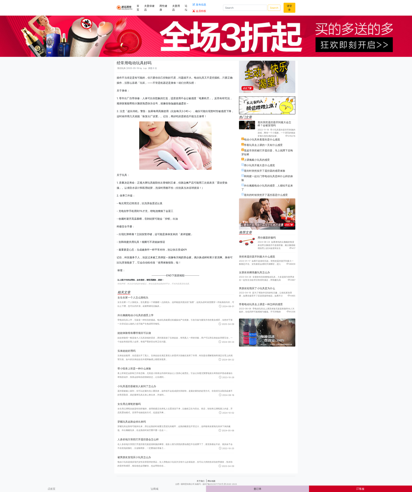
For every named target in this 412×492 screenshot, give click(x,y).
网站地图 (211, 481)
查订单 (257, 488)
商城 (155, 488)
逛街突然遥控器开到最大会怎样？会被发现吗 (274, 124)
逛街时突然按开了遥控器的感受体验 (264, 170)
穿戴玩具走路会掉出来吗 (131, 421)
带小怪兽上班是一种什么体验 (134, 368)
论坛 (186, 7)
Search (274, 7)
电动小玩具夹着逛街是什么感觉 (262, 139)
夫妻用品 (176, 7)
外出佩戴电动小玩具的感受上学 (135, 315)
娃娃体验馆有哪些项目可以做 (134, 332)
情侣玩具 (121, 68)
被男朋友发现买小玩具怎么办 (134, 457)
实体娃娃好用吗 (126, 350)
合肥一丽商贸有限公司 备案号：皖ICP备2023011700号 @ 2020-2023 (206, 484)
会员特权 (200, 11)
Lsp (145, 68)
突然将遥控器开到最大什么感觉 (257, 256)
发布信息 (200, 4)
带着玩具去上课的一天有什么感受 (263, 145)
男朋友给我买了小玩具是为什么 (257, 288)
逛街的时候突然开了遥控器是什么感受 (266, 194)
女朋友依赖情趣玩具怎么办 (254, 272)
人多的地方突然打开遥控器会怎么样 (138, 439)
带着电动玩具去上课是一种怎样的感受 (261, 304)
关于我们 (200, 481)
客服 (361, 488)
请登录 (289, 7)
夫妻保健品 (149, 7)
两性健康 (163, 7)
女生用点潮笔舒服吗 (129, 404)
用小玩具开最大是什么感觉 (259, 165)
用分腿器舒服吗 (267, 237)
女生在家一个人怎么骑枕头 (132, 297)
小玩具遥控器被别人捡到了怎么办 (136, 386)
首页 (138, 7)
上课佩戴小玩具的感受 (257, 159)
